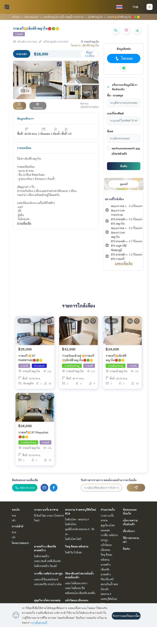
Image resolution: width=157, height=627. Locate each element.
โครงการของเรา (20, 543)
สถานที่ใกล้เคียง (114, 199)
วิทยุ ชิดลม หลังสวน (76, 546)
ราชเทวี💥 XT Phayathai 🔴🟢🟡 (33, 434)
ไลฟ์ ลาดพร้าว (41, 556)
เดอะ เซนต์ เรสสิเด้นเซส (47, 561)
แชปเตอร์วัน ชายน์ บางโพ (47, 584)
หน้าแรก (16, 16)
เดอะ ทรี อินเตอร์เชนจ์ (46, 579)
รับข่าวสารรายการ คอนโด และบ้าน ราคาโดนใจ (109, 480)
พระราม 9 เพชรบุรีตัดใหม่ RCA (109, 598)
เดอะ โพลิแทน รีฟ (75, 588)
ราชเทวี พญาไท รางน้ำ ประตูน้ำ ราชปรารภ (63, 16)
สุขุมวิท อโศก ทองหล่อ (47, 600)
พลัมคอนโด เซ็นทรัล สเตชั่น (80, 593)
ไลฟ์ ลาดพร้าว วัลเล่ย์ (45, 566)
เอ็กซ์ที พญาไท (95, 16)
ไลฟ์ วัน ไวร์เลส (73, 552)
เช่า (14, 520)
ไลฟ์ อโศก (70, 524)
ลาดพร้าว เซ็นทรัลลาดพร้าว (106, 569)
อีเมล (110, 131)
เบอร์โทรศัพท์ (115, 113)
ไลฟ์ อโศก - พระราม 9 (77, 519)
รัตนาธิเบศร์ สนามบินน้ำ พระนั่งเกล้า (109, 584)
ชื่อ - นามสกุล (115, 95)
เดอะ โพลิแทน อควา (76, 583)
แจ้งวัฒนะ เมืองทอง (76, 600)
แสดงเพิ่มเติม (123, 263)
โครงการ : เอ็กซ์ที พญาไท (85, 45)
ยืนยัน (123, 166)
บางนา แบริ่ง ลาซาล (46, 509)
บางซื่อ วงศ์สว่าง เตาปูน (48, 573)
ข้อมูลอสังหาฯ (25, 118)
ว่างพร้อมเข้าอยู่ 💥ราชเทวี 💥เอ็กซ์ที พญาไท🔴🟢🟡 (78, 358)
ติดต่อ (126, 548)
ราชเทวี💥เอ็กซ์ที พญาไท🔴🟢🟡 (116, 358)
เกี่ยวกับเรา (129, 531)
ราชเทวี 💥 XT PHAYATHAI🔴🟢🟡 (30, 358)
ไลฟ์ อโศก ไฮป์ (73, 539)
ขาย (14, 515)
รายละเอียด (24, 148)
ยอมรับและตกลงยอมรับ (123, 148)
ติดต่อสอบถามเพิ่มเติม (25, 480)
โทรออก (127, 58)
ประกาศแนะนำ (31, 16)
